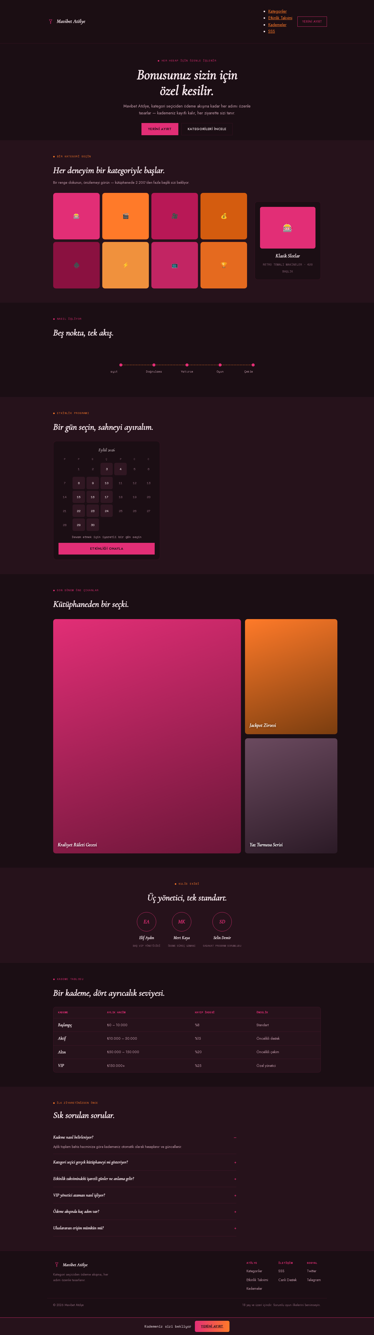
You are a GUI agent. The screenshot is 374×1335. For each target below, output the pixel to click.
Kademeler (277, 25)
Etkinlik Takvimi (280, 18)
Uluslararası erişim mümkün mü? (78, 1228)
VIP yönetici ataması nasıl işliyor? (79, 1195)
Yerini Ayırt (312, 21)
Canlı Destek (287, 1279)
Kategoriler (277, 11)
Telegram (314, 1279)
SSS (271, 31)
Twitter (312, 1270)
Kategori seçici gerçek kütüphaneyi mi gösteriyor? (90, 1162)
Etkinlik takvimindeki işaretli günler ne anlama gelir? (93, 1178)
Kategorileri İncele (207, 129)
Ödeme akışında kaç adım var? (76, 1211)
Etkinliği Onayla (106, 548)
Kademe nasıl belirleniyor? (73, 1137)
